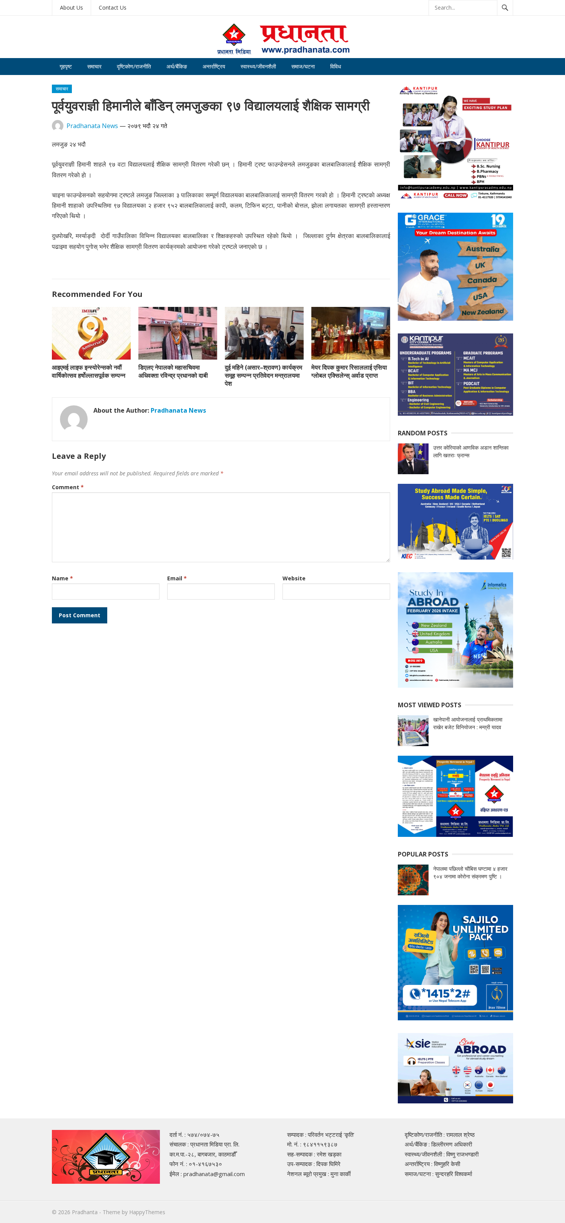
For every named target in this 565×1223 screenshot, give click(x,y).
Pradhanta (85, 1212)
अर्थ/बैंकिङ (176, 66)
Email (177, 578)
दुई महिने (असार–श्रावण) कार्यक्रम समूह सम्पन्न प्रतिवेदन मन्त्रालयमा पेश (263, 375)
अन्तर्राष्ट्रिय (214, 66)
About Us (71, 7)
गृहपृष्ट (66, 66)
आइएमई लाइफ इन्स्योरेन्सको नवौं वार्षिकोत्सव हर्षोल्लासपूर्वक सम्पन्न (88, 371)
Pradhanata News (92, 126)
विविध (335, 66)
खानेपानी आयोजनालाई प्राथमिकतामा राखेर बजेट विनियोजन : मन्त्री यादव (467, 723)
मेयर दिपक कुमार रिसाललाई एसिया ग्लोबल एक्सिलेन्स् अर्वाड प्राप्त (349, 371)
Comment (68, 487)
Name (62, 578)
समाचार (94, 66)
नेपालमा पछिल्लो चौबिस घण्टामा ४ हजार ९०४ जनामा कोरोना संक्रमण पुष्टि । (470, 872)
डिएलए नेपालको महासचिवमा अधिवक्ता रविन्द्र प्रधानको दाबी (173, 371)
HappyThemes (147, 1212)
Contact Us (112, 7)
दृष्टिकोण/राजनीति (134, 66)
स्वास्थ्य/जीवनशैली (258, 66)
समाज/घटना (303, 66)
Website (294, 578)
